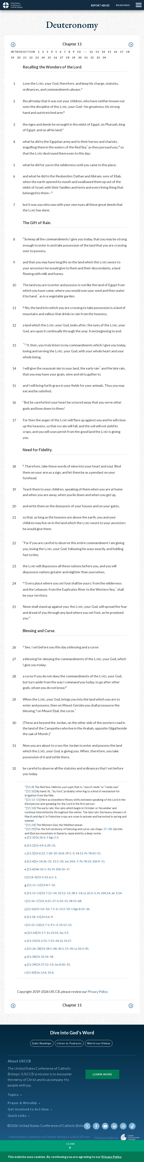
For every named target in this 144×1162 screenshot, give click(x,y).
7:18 (49, 853)
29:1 (68, 853)
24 (43, 57)
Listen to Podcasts (69, 1043)
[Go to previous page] (15, 45)
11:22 (31, 924)
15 (109, 51)
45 (86, 948)
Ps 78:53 (85, 861)
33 (98, 57)
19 (12, 57)
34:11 (79, 853)
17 (122, 51)
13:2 (62, 909)
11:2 (31, 845)
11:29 (31, 829)
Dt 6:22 (40, 853)
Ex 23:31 (52, 932)
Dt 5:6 (40, 909)
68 (79, 901)
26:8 (61, 853)
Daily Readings (41, 1043)
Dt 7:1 (45, 924)
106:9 (96, 861)
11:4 (30, 787)
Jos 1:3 (63, 932)
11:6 (31, 869)
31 (86, 57)
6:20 (47, 845)
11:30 (31, 972)
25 (49, 57)
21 (25, 57)
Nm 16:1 (40, 869)
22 (31, 57)
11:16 (31, 901)
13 (97, 51)
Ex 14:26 (40, 861)
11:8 (30, 877)
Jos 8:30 (60, 964)
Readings (123, 5)
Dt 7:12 (47, 893)
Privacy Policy (98, 991)
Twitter (87, 1126)
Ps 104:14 (103, 893)
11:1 (31, 837)
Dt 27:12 (42, 964)
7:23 (51, 940)
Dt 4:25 (46, 901)
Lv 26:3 (88, 893)
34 (104, 57)
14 (103, 51)
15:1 (55, 861)
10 (79, 51)
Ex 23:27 (65, 940)
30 (80, 57)
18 (128, 51)
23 (37, 57)
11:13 (31, 799)
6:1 (51, 877)
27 (61, 57)
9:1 (52, 924)
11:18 (31, 916)
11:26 (32, 948)
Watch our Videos (98, 1043)
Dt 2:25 (42, 940)
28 (67, 57)
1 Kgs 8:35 (78, 909)
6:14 (60, 901)
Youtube (105, 1126)
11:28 (31, 956)
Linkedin (114, 1126)
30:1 (61, 948)
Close (70, 1143)
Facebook (96, 1126)
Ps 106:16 (58, 869)
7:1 (52, 909)
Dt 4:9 (39, 845)
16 (115, 51)
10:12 (61, 893)
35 (49, 869)
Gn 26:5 (40, 837)
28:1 (74, 893)
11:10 (31, 791)
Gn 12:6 (41, 972)
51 (98, 853)
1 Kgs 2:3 (52, 837)
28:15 (72, 901)
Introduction (23, 51)
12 (91, 51)
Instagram (123, 1126)
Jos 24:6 (70, 861)
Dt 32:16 (42, 956)
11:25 (31, 940)
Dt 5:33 (43, 877)
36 (87, 909)
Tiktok (132, 1126)
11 (103, 861)
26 (55, 57)
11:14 (31, 808)
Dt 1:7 (42, 932)
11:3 (31, 853)
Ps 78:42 (90, 853)
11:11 (32, 885)
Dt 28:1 (47, 948)
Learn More (102, 1074)
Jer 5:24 (116, 893)
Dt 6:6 (46, 916)
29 (74, 57)
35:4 (50, 972)
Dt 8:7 (46, 885)
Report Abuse (100, 5)
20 (19, 57)
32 (92, 57)
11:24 (31, 825)
